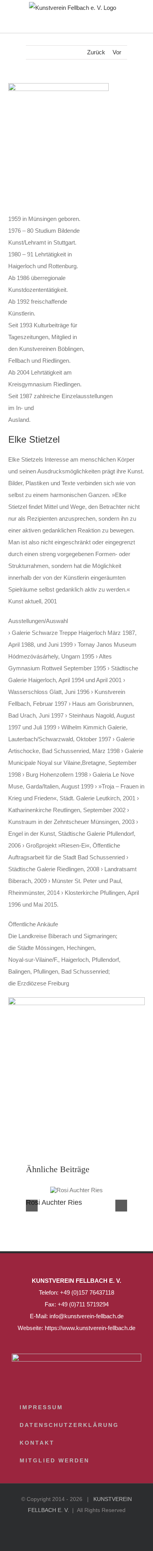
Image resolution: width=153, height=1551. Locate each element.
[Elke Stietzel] (76, 1000)
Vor (117, 52)
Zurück (96, 52)
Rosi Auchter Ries (54, 1202)
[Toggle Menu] (135, 25)
